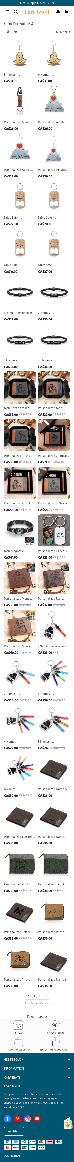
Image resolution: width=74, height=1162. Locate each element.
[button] (8, 12)
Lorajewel (16, 1155)
